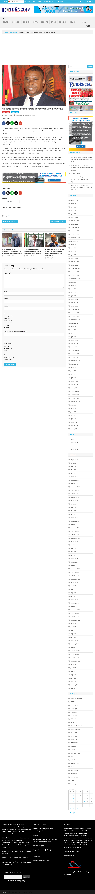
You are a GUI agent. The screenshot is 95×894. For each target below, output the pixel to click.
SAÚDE (73, 767)
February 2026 (75, 221)
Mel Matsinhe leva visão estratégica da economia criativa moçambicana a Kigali (82, 159)
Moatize (10, 216)
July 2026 (73, 203)
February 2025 (75, 261)
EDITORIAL (74, 719)
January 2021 (74, 429)
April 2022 (73, 378)
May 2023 (73, 333)
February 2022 (75, 384)
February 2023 (75, 343)
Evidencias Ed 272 (76, 173)
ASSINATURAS (47, 1)
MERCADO (74, 736)
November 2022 (75, 354)
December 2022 (75, 350)
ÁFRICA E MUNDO (58, 1)
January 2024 (74, 306)
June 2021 (73, 412)
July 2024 (73, 285)
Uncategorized (75, 784)
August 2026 (74, 200)
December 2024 (75, 268)
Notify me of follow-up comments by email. (8, 347)
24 (80, 805)
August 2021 (74, 405)
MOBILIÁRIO (74, 739)
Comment (7, 273)
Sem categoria (75, 770)
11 (84, 798)
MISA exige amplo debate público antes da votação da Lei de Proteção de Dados (82, 167)
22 (73, 805)
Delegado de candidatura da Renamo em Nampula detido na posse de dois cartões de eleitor (12, 251)
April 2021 (73, 419)
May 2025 (73, 251)
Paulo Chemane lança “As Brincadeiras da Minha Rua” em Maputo (80, 179)
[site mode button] (88, 26)
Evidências (19, 115)
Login (34, 1)
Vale (15, 216)
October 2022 (75, 357)
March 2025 (74, 258)
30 (77, 808)
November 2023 (75, 313)
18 (84, 802)
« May (70, 813)
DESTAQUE (6, 112)
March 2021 (74, 422)
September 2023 (75, 320)
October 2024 (75, 275)
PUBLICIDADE (75, 763)
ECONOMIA (26, 22)
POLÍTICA (6, 22)
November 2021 (75, 395)
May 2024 (73, 292)
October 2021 (75, 398)
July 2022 (73, 367)
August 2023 (74, 323)
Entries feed (74, 442)
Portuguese (14, 1)
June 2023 (73, 330)
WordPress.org (75, 449)
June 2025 (73, 248)
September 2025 (75, 238)
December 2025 (75, 227)
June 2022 (73, 371)
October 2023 (75, 316)
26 (88, 805)
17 (80, 802)
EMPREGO (74, 722)
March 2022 (74, 381)
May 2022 (73, 374)
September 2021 (75, 401)
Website (6, 306)
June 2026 (73, 207)
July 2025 (73, 244)
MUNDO (73, 746)
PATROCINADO (75, 753)
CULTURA (35, 22)
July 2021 (73, 408)
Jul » (74, 813)
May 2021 (73, 415)
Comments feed (75, 446)
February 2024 (75, 302)
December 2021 (75, 391)
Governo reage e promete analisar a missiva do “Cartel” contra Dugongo (11, 221)
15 (73, 802)
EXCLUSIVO (73, 22)
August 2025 (74, 241)
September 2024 (75, 279)
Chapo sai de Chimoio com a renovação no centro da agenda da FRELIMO (81, 187)
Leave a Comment (30, 115)
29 (73, 808)
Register (40, 1)
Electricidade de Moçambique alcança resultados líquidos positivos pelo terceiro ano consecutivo (54, 252)
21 (70, 805)
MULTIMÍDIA (74, 743)
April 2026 (73, 214)
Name (6, 291)
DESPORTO (44, 22)
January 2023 (74, 347)
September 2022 (75, 360)
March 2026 (74, 217)
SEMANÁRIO (63, 22)
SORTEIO (73, 780)
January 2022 (74, 388)
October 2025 (75, 234)
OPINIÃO (53, 22)
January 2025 (74, 265)
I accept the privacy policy (17, 881)
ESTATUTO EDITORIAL (24, 1)
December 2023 (75, 309)
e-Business (84, 22)
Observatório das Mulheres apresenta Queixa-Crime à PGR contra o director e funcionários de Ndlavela (58, 221)
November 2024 (75, 272)
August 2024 (74, 282)
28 (70, 808)
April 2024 (73, 296)
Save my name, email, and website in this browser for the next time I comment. (8, 321)
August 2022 (74, 364)
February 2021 (75, 425)
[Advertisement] (47, 49)
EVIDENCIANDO (75, 729)
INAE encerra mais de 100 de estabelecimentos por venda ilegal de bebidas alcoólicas (32, 251)
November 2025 (75, 231)
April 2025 (73, 255)
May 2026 (73, 210)
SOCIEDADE (15, 22)
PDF (72, 756)
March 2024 (74, 299)
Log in (72, 439)
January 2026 (74, 224)
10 (80, 798)
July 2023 (73, 326)
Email (6, 298)
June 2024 (73, 289)
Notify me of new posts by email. (9, 358)
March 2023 (74, 340)
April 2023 (73, 337)
